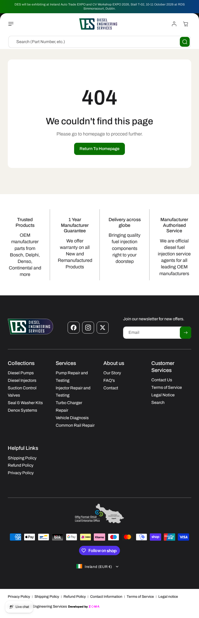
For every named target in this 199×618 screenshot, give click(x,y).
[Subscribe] (185, 333)
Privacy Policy (19, 597)
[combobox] (99, 41)
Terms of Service (140, 597)
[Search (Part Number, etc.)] (185, 42)
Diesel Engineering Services (44, 606)
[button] (12, 24)
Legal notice (168, 597)
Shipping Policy (46, 597)
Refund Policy (74, 597)
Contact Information (106, 597)
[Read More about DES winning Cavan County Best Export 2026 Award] (99, 523)
